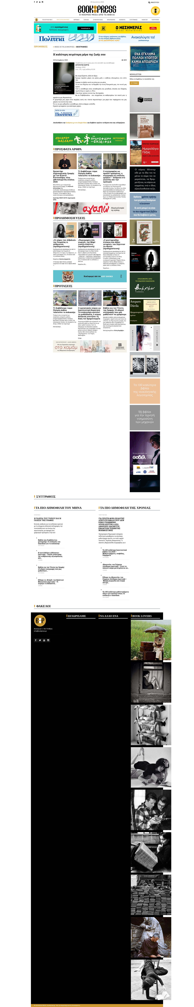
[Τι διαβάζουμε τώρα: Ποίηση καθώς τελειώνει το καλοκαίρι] (90, 161)
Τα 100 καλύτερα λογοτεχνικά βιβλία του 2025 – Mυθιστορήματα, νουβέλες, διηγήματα (115, 552)
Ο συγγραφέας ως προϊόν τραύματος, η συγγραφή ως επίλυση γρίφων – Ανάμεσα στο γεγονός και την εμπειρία (114, 176)
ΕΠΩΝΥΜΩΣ (37, 515)
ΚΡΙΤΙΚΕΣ (76, 20)
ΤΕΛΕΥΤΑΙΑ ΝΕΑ (47, 20)
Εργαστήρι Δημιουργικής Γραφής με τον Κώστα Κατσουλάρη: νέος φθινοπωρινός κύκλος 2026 (63, 176)
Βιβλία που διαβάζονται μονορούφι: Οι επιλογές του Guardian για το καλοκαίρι (49, 541)
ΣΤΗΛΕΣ (86, 20)
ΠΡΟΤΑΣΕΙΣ (41, 545)
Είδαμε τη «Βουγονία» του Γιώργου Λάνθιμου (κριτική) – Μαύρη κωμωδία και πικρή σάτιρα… (115, 579)
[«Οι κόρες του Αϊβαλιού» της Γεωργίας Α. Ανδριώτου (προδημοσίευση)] (65, 230)
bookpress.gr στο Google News (76, 123)
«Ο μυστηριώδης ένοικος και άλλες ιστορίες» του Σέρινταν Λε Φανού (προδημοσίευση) (114, 244)
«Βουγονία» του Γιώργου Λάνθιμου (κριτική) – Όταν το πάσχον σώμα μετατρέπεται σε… (116, 566)
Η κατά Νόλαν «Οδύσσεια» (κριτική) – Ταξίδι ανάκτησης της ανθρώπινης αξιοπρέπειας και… (50, 555)
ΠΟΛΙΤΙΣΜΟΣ (111, 20)
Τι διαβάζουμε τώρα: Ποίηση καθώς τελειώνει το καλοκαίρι (89, 173)
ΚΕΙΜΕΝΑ (122, 20)
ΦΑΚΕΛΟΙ (144, 20)
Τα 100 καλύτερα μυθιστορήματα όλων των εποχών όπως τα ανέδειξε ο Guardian (116, 593)
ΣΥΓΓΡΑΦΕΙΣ (133, 20)
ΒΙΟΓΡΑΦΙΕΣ (82, 47)
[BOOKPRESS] (97, 10)
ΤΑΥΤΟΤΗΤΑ (155, 20)
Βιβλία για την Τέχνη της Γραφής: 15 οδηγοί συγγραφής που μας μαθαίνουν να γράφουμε (114, 311)
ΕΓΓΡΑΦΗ (134, 83)
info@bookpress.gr (40, 631)
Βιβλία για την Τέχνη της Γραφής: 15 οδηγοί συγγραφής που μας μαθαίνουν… (51, 569)
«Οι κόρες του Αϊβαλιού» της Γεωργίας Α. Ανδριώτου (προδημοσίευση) (64, 243)
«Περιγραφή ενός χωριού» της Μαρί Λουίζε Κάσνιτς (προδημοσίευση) (86, 243)
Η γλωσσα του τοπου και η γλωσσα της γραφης (47, 519)
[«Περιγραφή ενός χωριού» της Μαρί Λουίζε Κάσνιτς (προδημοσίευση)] (90, 230)
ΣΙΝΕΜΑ (40, 560)
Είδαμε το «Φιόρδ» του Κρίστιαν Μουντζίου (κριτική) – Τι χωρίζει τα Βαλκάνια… (51, 581)
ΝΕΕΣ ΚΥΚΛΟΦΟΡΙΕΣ (63, 20)
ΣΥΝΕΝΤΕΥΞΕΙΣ (98, 20)
